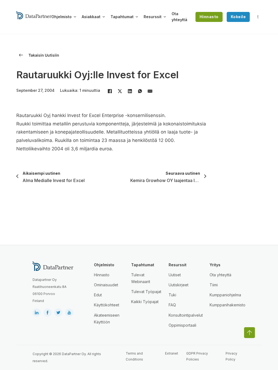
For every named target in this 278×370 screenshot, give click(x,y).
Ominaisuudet (106, 285)
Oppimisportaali (182, 325)
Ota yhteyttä (179, 16)
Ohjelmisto (61, 16)
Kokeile (238, 16)
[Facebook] (110, 91)
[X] (120, 91)
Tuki (172, 295)
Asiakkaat (91, 16)
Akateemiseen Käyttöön (106, 318)
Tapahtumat (122, 16)
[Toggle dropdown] (75, 16)
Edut (98, 295)
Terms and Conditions (134, 356)
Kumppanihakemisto (227, 305)
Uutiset (175, 274)
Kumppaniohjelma (225, 295)
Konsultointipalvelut (186, 315)
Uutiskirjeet (178, 285)
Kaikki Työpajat (145, 301)
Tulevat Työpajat (146, 291)
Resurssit (153, 16)
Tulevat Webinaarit (140, 278)
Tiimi (214, 285)
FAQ (172, 305)
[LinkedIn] (130, 91)
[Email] (150, 91)
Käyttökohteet (106, 305)
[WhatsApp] (140, 91)
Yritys (215, 264)
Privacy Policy (231, 356)
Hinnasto (209, 16)
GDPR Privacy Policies (197, 356)
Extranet (171, 353)
